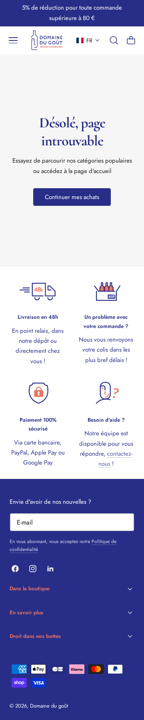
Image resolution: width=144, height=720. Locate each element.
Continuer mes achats (72, 197)
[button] (13, 40)
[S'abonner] (124, 521)
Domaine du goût (49, 706)
